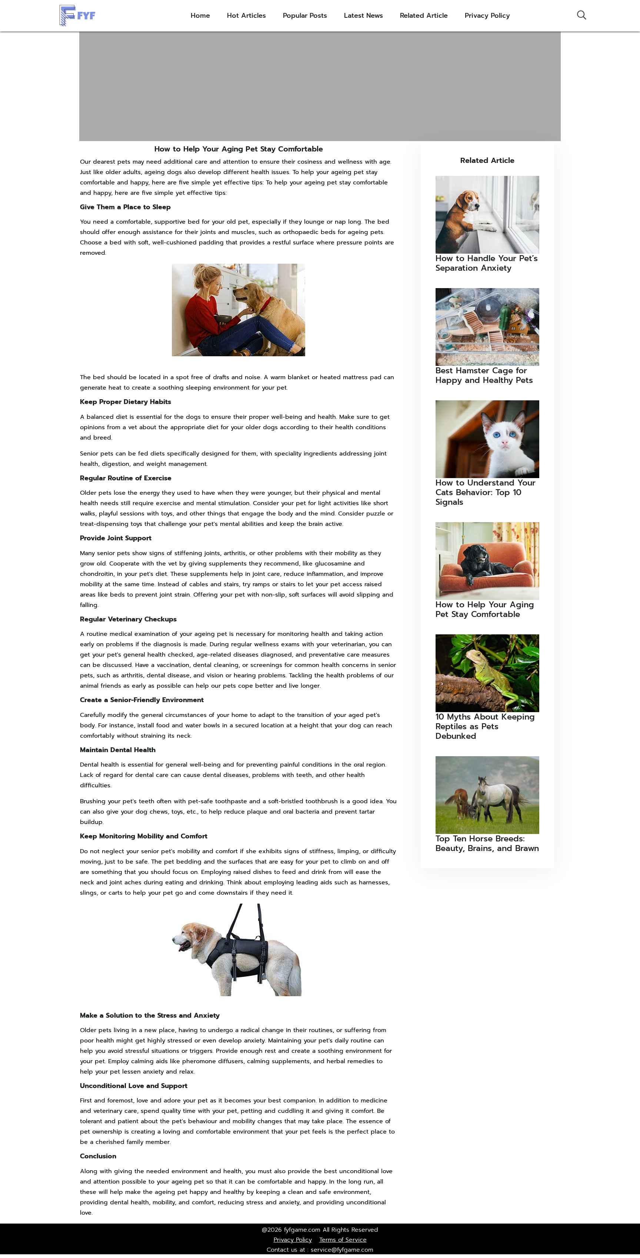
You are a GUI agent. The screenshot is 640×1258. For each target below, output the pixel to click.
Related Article (424, 15)
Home (200, 15)
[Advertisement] (320, 85)
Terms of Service (343, 1239)
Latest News (363, 15)
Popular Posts (305, 15)
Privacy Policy (487, 15)
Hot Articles (246, 15)
